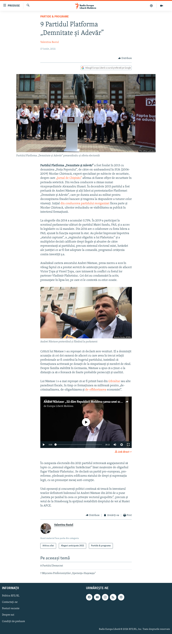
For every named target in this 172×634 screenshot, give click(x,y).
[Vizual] (162, 5)
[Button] (125, 58)
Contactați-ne (10, 602)
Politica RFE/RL (10, 595)
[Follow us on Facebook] (89, 597)
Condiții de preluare (13, 621)
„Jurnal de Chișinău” (69, 178)
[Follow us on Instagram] (105, 597)
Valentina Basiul (49, 42)
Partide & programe (54, 16)
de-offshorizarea (95, 389)
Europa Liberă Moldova (60, 406)
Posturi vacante (10, 608)
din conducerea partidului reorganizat (84, 203)
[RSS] (113, 597)
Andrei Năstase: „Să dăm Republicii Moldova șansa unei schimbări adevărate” (95, 402)
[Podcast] (151, 5)
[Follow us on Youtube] (97, 597)
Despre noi (8, 615)
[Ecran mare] (128, 444)
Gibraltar (114, 381)
